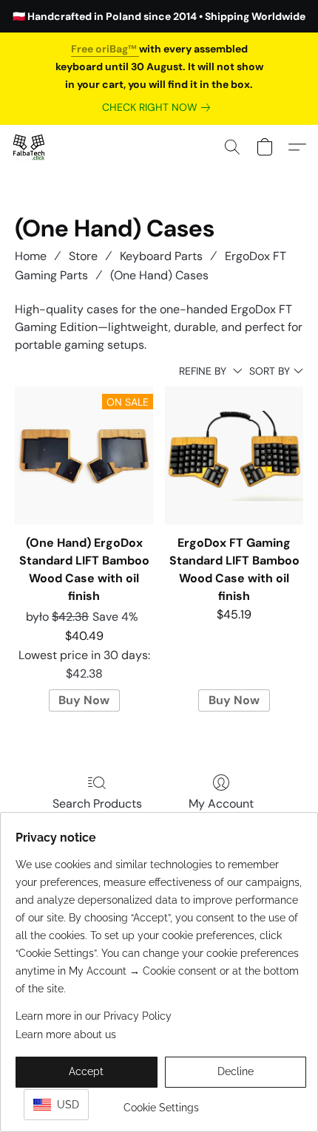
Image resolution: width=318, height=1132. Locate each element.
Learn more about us (66, 1034)
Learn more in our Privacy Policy (94, 1016)
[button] (29, 147)
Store (83, 256)
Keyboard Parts (161, 256)
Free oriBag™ (105, 48)
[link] (159, 107)
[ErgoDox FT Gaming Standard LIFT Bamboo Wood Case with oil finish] (234, 455)
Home (31, 256)
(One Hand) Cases (159, 275)
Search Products (97, 803)
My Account (221, 803)
